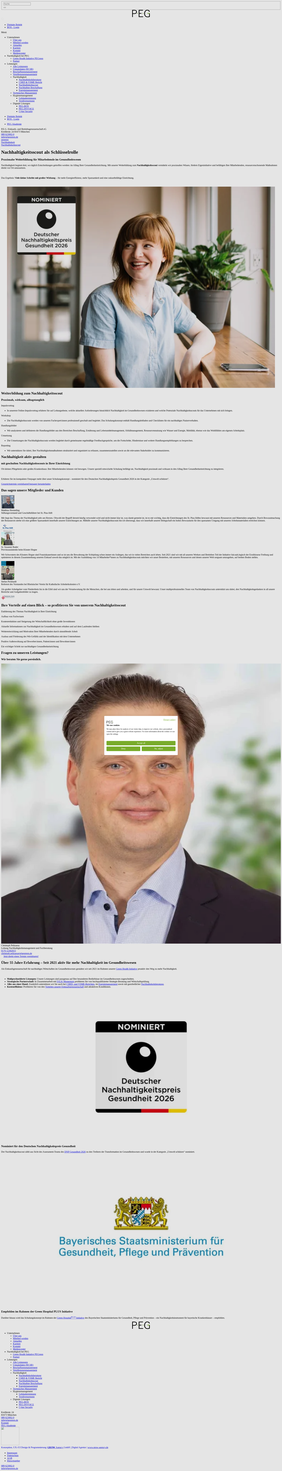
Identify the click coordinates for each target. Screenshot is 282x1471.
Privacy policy (169, 720)
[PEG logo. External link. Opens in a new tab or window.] (109, 722)
